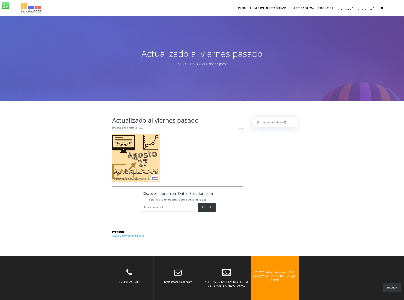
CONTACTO (365, 9)
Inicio (242, 7)
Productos (325, 7)
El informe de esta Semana (268, 7)
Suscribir (206, 207)
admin (118, 127)
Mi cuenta (344, 9)
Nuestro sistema (302, 7)
